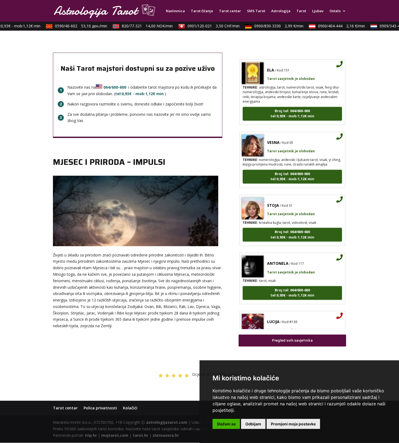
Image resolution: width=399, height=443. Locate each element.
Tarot (301, 11)
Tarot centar (230, 11)
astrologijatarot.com (166, 422)
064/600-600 (114, 87)
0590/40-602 (77, 25)
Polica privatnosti (100, 407)
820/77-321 (143, 25)
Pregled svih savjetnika (292, 340)
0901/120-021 (209, 25)
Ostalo (335, 11)
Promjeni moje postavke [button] (293, 424)
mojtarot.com (114, 435)
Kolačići (130, 407)
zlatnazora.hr (166, 435)
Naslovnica (175, 11)
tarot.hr (140, 435)
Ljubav (318, 11)
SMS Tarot (256, 11)
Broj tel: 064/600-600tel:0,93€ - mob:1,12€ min (292, 108)
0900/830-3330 (274, 25)
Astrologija (280, 11)
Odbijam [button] (253, 424)
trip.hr (91, 435)
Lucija (273, 316)
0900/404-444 (337, 25)
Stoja (273, 200)
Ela (270, 64)
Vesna (273, 137)
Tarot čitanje (202, 11)
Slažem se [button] (226, 424)
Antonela (278, 258)
